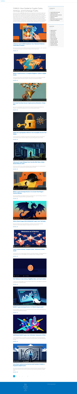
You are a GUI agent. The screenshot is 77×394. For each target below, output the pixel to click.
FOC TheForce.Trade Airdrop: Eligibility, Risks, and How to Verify (29, 279)
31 (27, 376)
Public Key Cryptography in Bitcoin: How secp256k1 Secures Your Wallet (29, 133)
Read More (15, 50)
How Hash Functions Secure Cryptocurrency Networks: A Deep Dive (29, 103)
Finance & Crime (53, 16)
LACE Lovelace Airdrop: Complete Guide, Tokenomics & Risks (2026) (29, 250)
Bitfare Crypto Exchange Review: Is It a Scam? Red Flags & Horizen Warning (28, 192)
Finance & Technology (55, 20)
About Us (25, 385)
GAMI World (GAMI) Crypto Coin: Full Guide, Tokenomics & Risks (29, 335)
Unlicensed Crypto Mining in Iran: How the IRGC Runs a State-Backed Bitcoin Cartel (29, 162)
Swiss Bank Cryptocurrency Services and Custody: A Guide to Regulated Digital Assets (29, 364)
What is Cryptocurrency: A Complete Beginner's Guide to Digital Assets (29, 74)
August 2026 (53, 30)
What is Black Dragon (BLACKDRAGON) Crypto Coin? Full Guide (29, 221)
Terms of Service (25, 386)
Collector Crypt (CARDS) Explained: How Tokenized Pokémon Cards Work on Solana (28, 44)
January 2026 (53, 39)
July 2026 (52, 31)
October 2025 (53, 43)
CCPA (25, 389)
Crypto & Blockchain (55, 12)
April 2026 (52, 35)
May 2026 (52, 34)
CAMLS (3, 1)
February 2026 (53, 38)
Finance (52, 17)
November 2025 (54, 42)
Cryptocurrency (54, 13)
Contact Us (25, 390)
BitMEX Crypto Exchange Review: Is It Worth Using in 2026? (28, 307)
